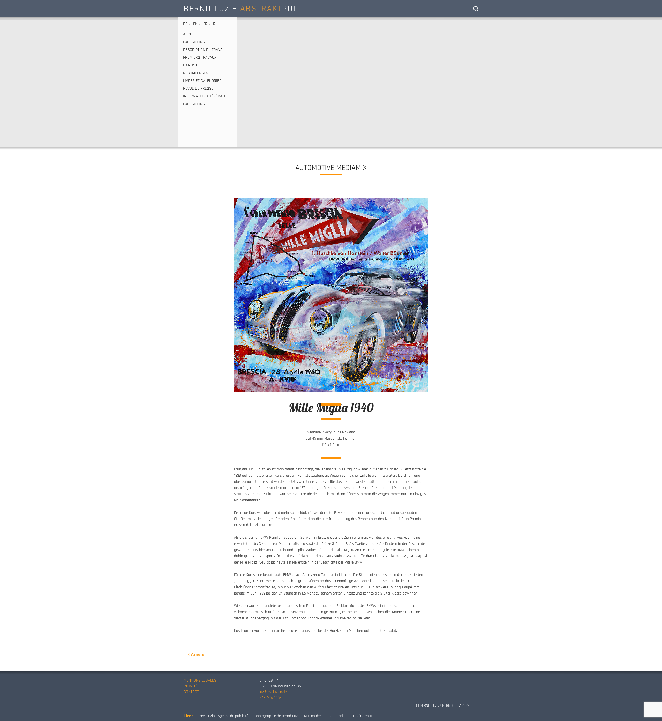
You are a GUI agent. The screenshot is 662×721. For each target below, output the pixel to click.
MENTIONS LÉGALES (200, 680)
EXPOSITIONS (194, 42)
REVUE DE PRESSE (198, 88)
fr (205, 24)
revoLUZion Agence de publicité (224, 716)
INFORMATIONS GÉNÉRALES (206, 96)
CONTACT (191, 692)
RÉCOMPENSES (195, 73)
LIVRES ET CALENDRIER (202, 81)
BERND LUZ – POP (241, 8)
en (195, 24)
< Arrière (196, 654)
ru (215, 24)
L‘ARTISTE (191, 65)
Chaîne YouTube (365, 716)
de (185, 24)
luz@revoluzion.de (273, 691)
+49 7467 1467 (270, 697)
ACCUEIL (190, 34)
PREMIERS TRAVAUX (199, 57)
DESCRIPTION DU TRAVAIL (204, 49)
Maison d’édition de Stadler (325, 716)
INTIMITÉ (191, 686)
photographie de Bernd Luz (276, 716)
